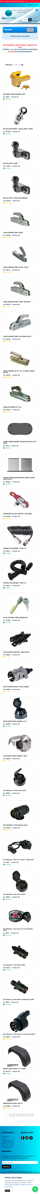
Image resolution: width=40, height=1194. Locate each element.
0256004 (6, 689)
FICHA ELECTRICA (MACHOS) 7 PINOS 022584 (16, 652)
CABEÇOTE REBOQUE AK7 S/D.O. (12, 407)
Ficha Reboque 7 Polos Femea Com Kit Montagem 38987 (18, 929)
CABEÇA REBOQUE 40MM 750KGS (13, 232)
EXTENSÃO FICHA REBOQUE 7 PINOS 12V (14, 548)
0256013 (6, 967)
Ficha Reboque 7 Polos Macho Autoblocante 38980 (18, 999)
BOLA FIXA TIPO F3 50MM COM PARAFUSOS (15, 198)
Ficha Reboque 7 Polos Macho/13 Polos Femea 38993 (19, 1034)
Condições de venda (7, 1140)
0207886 (6, 1106)
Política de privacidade (8, 1145)
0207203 (6, 410)
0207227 (6, 375)
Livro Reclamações (7, 1147)
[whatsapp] (35, 1189)
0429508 (6, 724)
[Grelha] (22, 65)
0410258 (6, 166)
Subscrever (6, 1166)
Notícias (4, 1138)
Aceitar (7, 1190)
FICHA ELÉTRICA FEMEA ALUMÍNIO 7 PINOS (15, 756)
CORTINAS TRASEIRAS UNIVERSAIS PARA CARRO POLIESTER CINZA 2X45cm (19, 478)
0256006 (6, 758)
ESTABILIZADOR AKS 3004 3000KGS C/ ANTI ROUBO (17, 513)
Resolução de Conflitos (8, 1143)
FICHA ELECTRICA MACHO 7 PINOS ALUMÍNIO (16, 686)
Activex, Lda (28, 1171)
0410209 (6, 131)
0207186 (6, 1071)
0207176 (6, 270)
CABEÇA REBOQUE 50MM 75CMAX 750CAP (15, 267)
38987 (6, 933)
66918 (6, 446)
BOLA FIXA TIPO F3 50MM (10, 163)
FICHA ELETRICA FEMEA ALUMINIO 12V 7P (15, 721)
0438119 (6, 585)
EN (36, 15)
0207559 (6, 516)
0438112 (6, 551)
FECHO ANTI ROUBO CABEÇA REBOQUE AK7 (15, 617)
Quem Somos (5, 1136)
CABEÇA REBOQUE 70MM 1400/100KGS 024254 (17, 336)
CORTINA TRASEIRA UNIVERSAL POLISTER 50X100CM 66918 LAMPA (19, 442)
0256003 (6, 655)
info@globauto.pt (25, 52)
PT (36, 10)
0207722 (6, 304)
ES (36, 12)
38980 (6, 1002)
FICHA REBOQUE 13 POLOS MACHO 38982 (15, 825)
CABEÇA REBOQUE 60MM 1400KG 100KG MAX (16, 302)
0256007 (6, 793)
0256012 (6, 1037)
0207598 (6, 339)
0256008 (6, 828)
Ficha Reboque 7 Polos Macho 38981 (14, 965)
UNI (14, 97)
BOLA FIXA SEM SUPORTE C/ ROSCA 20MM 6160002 (18, 129)
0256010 (6, 897)
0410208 (6, 620)
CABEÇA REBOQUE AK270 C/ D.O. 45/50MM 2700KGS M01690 (18, 371)
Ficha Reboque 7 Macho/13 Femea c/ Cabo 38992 (18, 859)
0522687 (6, 482)
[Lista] (19, 65)
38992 (6, 862)
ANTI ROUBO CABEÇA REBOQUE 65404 (14, 94)
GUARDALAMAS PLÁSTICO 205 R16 (13, 1103)
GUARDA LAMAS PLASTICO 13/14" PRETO (14, 1068)
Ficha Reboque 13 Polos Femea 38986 (14, 790)
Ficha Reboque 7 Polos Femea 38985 (14, 894)
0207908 (6, 200)
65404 (6, 97)
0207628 (6, 235)
